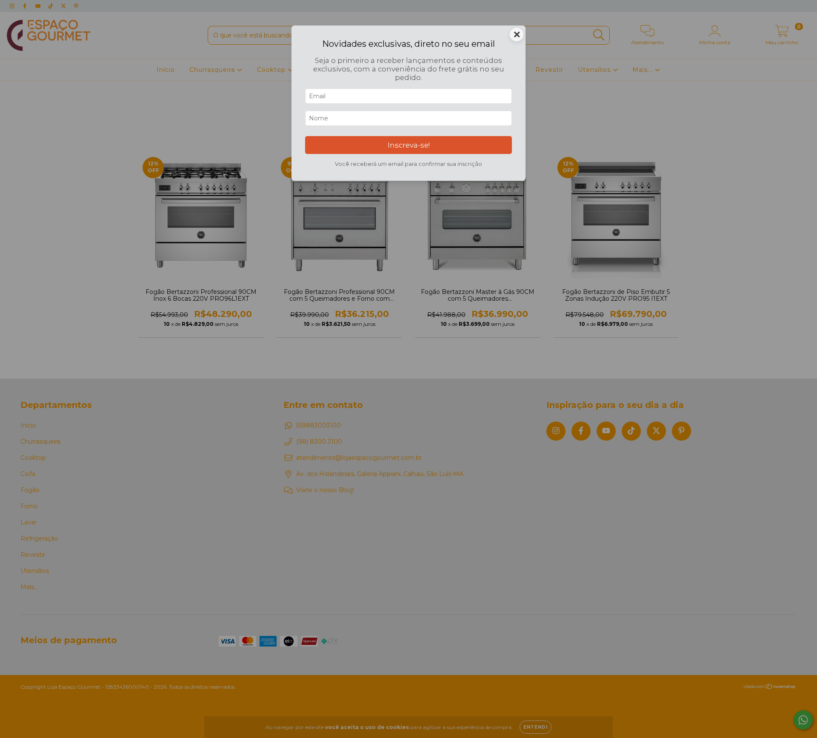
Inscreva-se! (409, 145)
